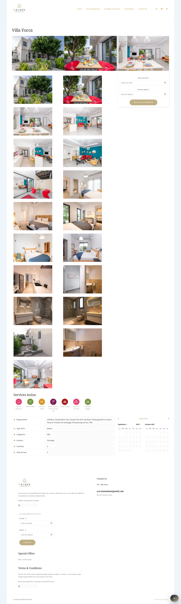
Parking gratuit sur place (101, 419)
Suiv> (161, 419)
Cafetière (50, 419)
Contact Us (142, 9)
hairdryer (87, 419)
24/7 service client (105, 495)
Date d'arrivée (143, 78)
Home (79, 9)
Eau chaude (70, 419)
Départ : (22, 530)
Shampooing (77, 422)
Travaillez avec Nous (112, 9)
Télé (90, 422)
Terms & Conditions (161, 600)
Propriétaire (129, 9)
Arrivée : (22, 518)
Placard (50, 422)
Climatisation (60, 419)
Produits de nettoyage (62, 422)
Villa (48, 434)
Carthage (50, 440)
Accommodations (93, 9)
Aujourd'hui (143, 419)
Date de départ (143, 90)
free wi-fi (79, 419)
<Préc (125, 419)
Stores (85, 422)
